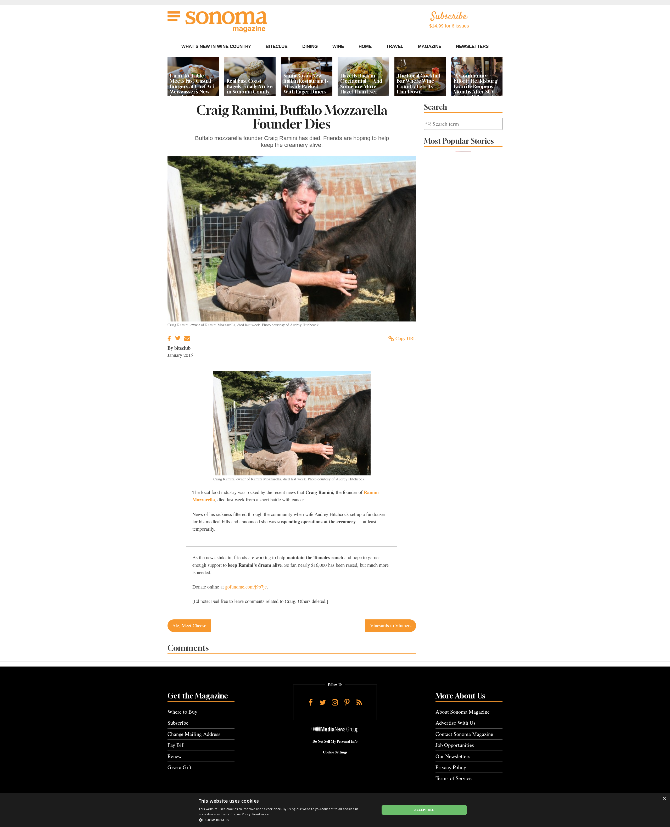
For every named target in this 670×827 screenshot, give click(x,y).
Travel (394, 46)
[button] (286, 820)
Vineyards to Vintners (390, 625)
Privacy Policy (451, 767)
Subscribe (178, 722)
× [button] (664, 799)
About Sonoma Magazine (463, 711)
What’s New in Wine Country (216, 46)
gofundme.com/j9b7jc (246, 587)
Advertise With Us (456, 722)
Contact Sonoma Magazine (464, 733)
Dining (310, 46)
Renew (175, 756)
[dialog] (335, 810)
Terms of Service (454, 778)
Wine (338, 46)
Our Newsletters (453, 756)
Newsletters (472, 46)
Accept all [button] (424, 810)
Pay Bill (176, 744)
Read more (260, 814)
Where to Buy (182, 711)
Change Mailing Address (194, 733)
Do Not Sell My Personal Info (335, 741)
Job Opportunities (455, 744)
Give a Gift (180, 767)
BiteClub (277, 46)
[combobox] (463, 124)
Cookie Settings (335, 752)
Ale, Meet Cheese (189, 625)
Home (365, 46)
